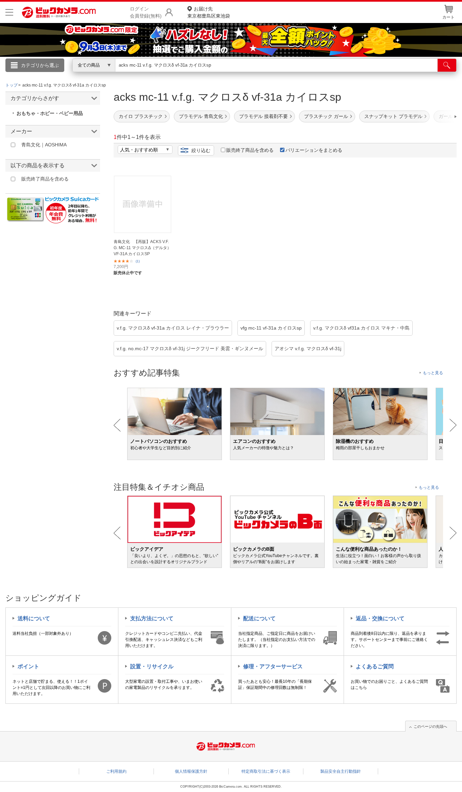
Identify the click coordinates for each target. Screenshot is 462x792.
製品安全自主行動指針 (340, 771)
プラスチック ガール (326, 116)
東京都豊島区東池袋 (208, 12)
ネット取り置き (318, 74)
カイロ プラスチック (141, 116)
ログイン (85, 76)
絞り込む (200, 150)
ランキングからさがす (204, 74)
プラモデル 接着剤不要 (263, 116)
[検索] (447, 65)
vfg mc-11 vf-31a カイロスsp (271, 328)
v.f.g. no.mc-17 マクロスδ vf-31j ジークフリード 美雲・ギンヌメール (190, 348)
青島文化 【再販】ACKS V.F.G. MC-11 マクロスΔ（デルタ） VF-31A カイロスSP (142, 247)
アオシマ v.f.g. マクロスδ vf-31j (308, 348)
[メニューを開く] (9, 12)
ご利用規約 (116, 771)
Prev (117, 425)
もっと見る (433, 372)
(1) (138, 261)
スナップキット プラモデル (393, 116)
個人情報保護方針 (191, 771)
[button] (436, 116)
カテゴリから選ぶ (40, 65)
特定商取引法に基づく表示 (265, 771)
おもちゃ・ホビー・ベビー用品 (50, 113)
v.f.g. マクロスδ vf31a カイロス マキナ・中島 (361, 328)
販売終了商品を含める (250, 150)
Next (453, 425)
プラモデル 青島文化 (201, 116)
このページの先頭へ (430, 726)
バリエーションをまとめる (313, 150)
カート (448, 17)
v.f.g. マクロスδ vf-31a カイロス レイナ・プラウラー (173, 328)
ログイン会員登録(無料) (146, 12)
